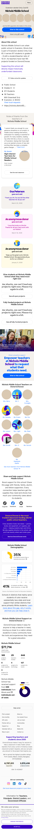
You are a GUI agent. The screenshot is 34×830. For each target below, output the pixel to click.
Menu (29, 2)
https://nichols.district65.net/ (15, 106)
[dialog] (17, 817)
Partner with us (6, 723)
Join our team (21, 720)
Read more (20, 147)
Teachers (23, 796)
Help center (17, 708)
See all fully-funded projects (17, 322)
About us (19, 714)
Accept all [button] (17, 826)
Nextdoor (29, 506)
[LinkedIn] (14, 783)
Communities (20, 723)
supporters (9, 764)
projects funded (25, 764)
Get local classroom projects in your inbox (17, 788)
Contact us (20, 732)
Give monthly (5, 717)
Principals (7, 798)
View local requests (12, 102)
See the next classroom (17, 172)
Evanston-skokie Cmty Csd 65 (17, 8)
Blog (18, 726)
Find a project (6, 714)
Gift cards (5, 720)
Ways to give (5, 732)
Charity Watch (12, 756)
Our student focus (22, 717)
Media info (20, 729)
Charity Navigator (24, 756)
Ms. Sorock (8, 151)
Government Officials (17, 801)
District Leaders (20, 798)
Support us (5, 726)
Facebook (13, 506)
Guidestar (18, 759)
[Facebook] (19, 783)
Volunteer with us (7, 729)
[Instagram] (8, 783)
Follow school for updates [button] (18, 78)
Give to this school (17, 29)
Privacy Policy (4, 817)
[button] (4, 504)
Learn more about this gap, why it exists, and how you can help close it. (17, 608)
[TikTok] (25, 783)
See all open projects (17, 296)
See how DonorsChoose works (17, 536)
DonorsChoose (5, 2)
